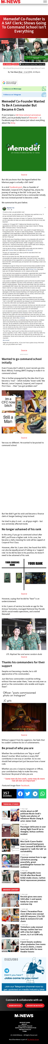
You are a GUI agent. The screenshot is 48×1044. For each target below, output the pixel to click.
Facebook (25, 785)
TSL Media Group (33, 1039)
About (24, 1024)
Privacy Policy (25, 1029)
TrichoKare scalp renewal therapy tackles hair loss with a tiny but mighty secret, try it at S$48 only (31, 931)
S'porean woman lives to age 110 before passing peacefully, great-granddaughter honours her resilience (33, 862)
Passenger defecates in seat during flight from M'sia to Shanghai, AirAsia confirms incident (33, 830)
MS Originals (7, 64)
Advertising (25, 1022)
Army (13, 123)
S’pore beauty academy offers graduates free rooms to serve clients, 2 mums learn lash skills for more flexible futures (33, 947)
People (16, 64)
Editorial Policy (25, 1026)
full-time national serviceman (28, 115)
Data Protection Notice (25, 1028)
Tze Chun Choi (16, 72)
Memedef (33, 117)
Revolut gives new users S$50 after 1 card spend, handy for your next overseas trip (31, 900)
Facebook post (15, 187)
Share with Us (15, 1005)
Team (24, 1031)
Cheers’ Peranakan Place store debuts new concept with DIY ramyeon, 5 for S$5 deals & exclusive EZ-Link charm (32, 916)
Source (24, 174)
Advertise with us (34, 1005)
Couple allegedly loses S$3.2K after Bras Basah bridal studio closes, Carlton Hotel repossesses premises (33, 876)
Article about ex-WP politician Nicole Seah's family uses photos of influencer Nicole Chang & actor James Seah (31, 816)
